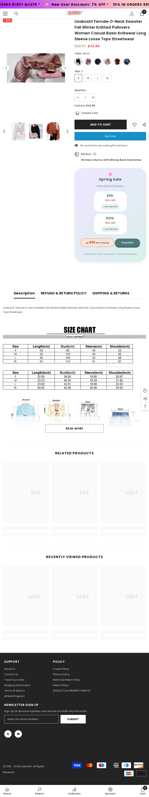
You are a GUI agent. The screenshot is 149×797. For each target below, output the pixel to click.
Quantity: (80, 90)
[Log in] (132, 13)
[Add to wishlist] (134, 124)
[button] (6, 68)
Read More (74, 428)
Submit (73, 719)
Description (24, 293)
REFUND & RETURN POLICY (64, 293)
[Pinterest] (8, 734)
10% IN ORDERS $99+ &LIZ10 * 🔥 (95, 4)
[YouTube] (18, 734)
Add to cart (100, 124)
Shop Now (127, 242)
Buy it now (110, 136)
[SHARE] (142, 124)
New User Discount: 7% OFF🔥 (31, 4)
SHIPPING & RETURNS (110, 293)
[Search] (16, 13)
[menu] (5, 13)
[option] (36, 68)
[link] (26, 528)
